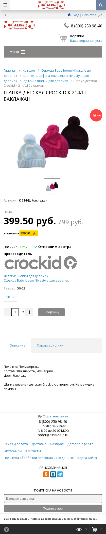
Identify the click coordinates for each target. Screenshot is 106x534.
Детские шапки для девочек (26, 276)
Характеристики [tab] (50, 345)
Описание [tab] (17, 345)
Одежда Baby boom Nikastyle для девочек (36, 280)
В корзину (51, 312)
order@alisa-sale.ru (53, 434)
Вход (75, 15)
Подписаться (53, 508)
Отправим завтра (54, 246)
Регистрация (92, 15)
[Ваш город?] (5, 15)
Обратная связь (55, 416)
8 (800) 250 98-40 (86, 26)
